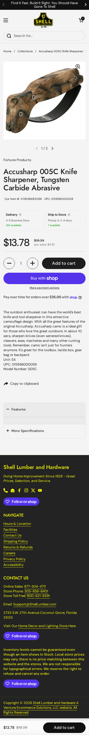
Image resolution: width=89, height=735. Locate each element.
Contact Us (12, 535)
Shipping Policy (15, 541)
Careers (9, 553)
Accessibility (13, 564)
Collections (25, 51)
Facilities (10, 529)
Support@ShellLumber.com (34, 604)
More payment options (44, 288)
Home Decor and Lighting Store (43, 626)
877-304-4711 (35, 586)
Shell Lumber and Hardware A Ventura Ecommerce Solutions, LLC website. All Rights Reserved (41, 708)
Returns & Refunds (18, 547)
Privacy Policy (14, 559)
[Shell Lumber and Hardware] (43, 20)
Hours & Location (17, 523)
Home (7, 51)
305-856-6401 (36, 591)
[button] (81, 20)
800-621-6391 (38, 596)
